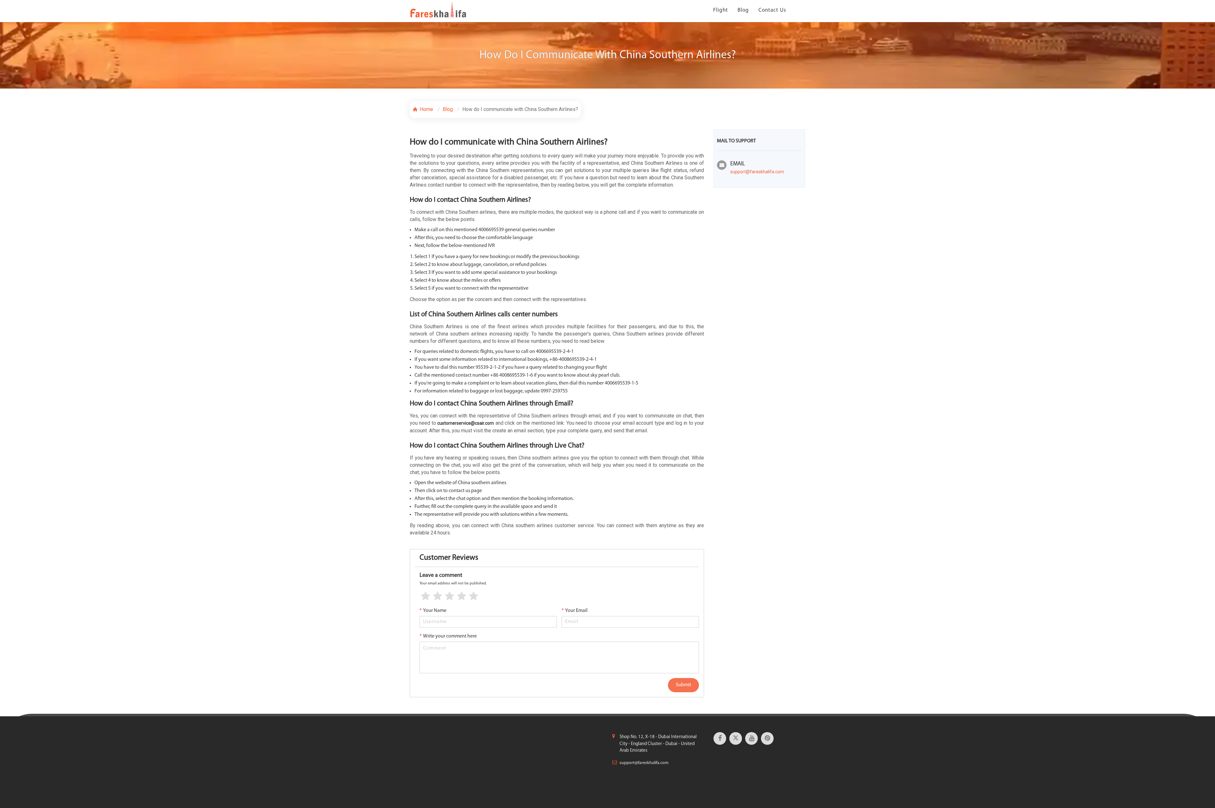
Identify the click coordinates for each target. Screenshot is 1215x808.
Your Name (433, 610)
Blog (743, 10)
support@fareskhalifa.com (757, 171)
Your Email (575, 610)
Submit (683, 685)
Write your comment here (448, 636)
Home (426, 109)
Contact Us (772, 10)
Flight (720, 10)
